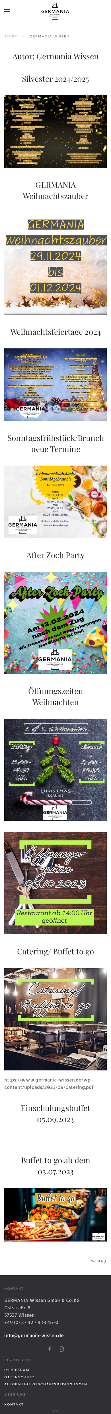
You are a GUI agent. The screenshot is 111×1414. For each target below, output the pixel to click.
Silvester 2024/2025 (55, 78)
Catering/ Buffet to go (55, 951)
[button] (7, 11)
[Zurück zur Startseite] (55, 11)
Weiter (97, 1261)
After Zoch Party (55, 555)
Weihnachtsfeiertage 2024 (55, 331)
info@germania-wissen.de (34, 1335)
